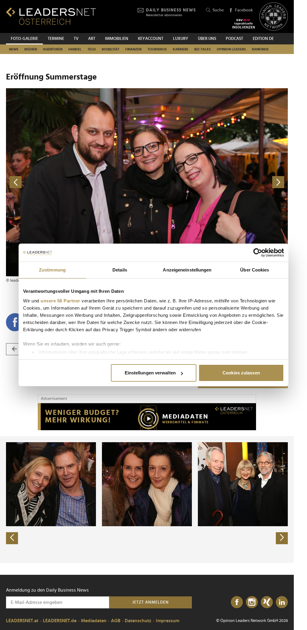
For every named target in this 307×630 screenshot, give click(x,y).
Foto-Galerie (24, 39)
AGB (115, 620)
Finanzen (133, 49)
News (13, 49)
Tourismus (157, 49)
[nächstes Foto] (217, 182)
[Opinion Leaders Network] (273, 16)
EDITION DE (263, 39)
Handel (75, 49)
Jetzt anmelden (150, 602)
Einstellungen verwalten (150, 372)
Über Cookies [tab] (254, 269)
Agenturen (52, 49)
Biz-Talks (202, 49)
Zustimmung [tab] (52, 269)
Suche (218, 10)
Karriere (180, 49)
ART (91, 39)
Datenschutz (138, 620)
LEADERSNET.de (59, 620)
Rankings (260, 49)
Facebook (244, 10)
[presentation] (12, 538)
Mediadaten (93, 620)
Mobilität (110, 49)
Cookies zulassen (241, 372)
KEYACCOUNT (150, 39)
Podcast (234, 39)
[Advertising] (147, 416)
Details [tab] (119, 269)
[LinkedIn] (282, 602)
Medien (30, 49)
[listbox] (147, 499)
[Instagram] (252, 602)
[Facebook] (237, 602)
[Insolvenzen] (243, 23)
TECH (92, 49)
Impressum (167, 620)
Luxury (180, 39)
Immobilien (116, 39)
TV (76, 39)
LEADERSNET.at (22, 620)
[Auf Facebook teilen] (15, 322)
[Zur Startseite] (51, 16)
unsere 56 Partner (60, 300)
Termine (56, 39)
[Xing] (267, 602)
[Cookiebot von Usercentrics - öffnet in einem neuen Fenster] (257, 252)
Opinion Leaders (231, 49)
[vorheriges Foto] (76, 182)
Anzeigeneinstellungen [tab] (187, 269)
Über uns (207, 39)
